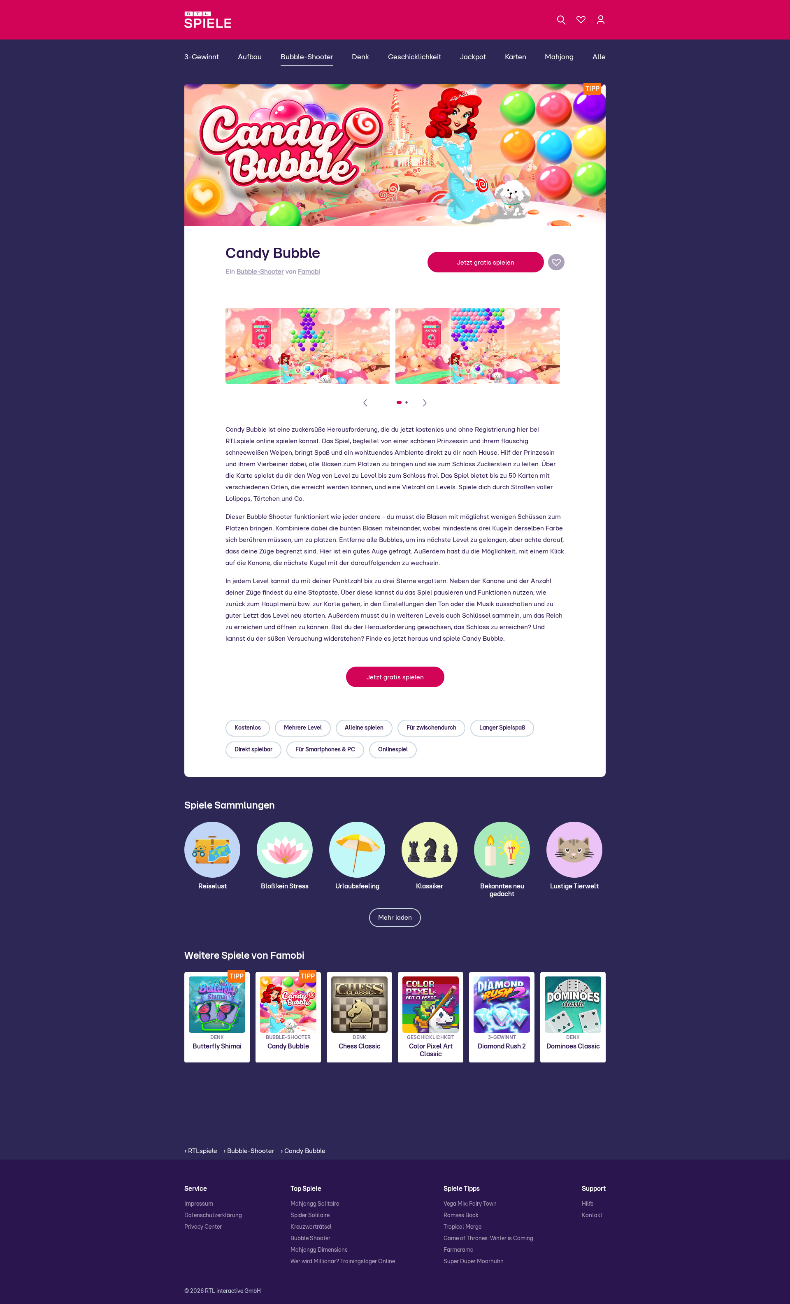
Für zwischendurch (431, 728)
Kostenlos (248, 728)
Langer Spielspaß (502, 728)
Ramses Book (461, 1215)
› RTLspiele (200, 1151)
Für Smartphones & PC (325, 750)
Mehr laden (395, 917)
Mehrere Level (303, 728)
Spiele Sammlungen (229, 806)
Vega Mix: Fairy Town (470, 1204)
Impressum (198, 1204)
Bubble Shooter (310, 1238)
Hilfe (587, 1204)
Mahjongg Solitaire (314, 1204)
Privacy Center (203, 1227)
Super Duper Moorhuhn (474, 1261)
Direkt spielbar (253, 750)
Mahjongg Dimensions (319, 1250)
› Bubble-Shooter (248, 1151)
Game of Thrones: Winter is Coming (488, 1238)
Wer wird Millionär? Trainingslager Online (342, 1261)
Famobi (309, 271)
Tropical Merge (462, 1227)
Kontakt (592, 1215)
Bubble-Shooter (260, 271)
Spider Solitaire (310, 1215)
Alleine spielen (364, 728)
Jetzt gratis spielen (485, 262)
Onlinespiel (393, 750)
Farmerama (459, 1250)
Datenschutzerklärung (213, 1215)
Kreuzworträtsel (311, 1227)
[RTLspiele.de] (211, 20)
